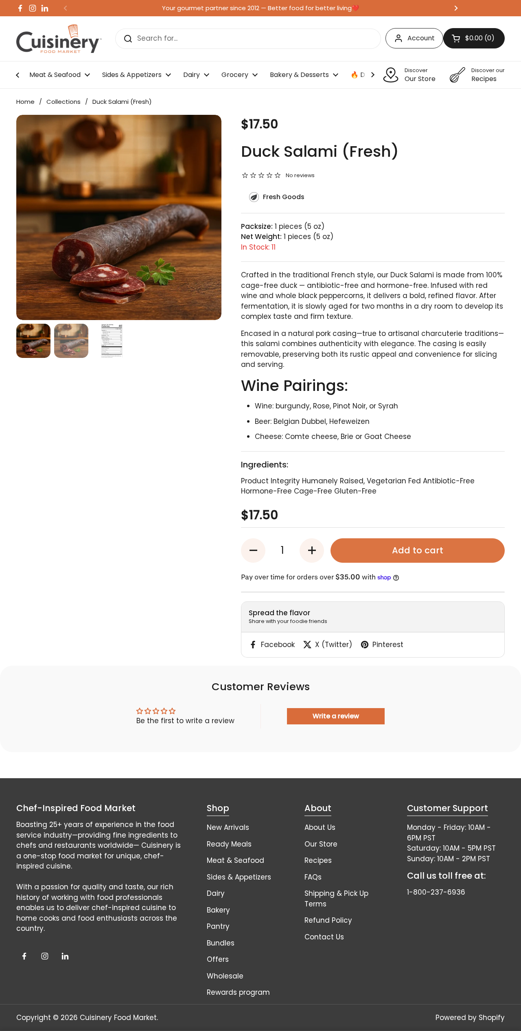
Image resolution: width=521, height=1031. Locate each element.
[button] (253, 550)
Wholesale (225, 976)
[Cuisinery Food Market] (59, 38)
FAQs (313, 877)
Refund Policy (328, 920)
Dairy (216, 893)
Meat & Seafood (235, 860)
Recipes (318, 860)
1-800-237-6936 (436, 892)
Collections (63, 101)
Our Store (320, 844)
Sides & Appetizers (239, 877)
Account (421, 38)
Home (25, 101)
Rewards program (238, 992)
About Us (319, 827)
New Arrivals (228, 827)
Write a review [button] (336, 716)
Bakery (218, 910)
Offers (218, 959)
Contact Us (324, 937)
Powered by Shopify (470, 1017)
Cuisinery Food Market (118, 1017)
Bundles (220, 943)
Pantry (218, 926)
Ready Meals (229, 844)
